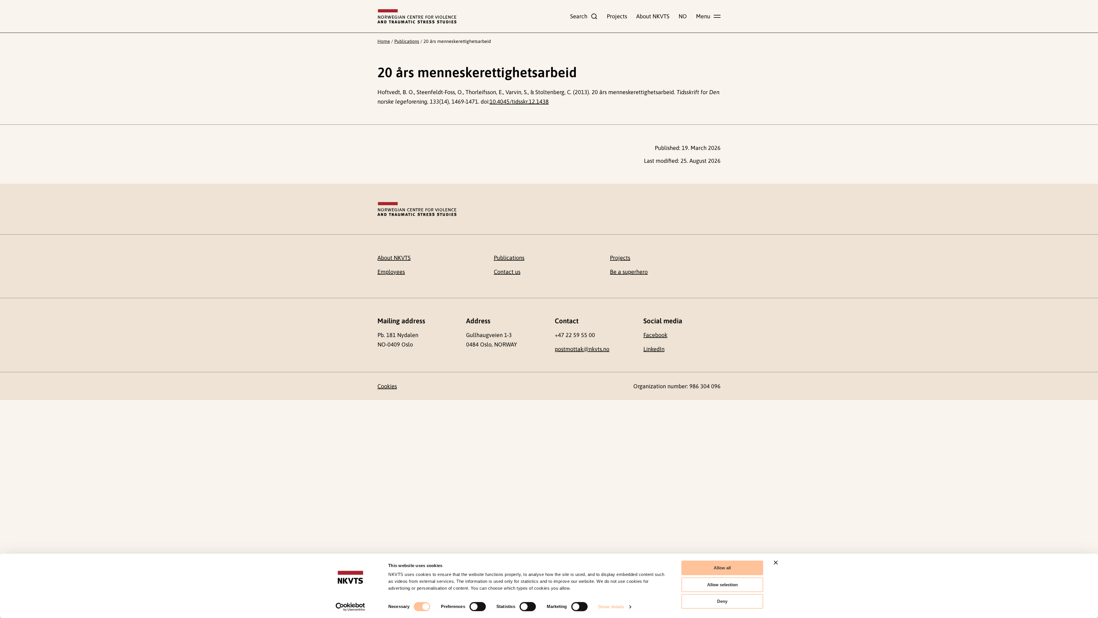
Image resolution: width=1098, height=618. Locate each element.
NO (683, 16)
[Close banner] (776, 562)
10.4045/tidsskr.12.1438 (519, 101)
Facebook (655, 335)
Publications (406, 41)
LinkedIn (654, 349)
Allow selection (722, 584)
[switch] (478, 606)
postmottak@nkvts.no (582, 349)
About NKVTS (652, 16)
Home (383, 41)
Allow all (722, 567)
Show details (611, 606)
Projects (617, 16)
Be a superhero (629, 271)
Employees (391, 271)
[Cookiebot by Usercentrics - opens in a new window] (350, 607)
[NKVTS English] (416, 16)
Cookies (387, 386)
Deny (722, 601)
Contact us (507, 271)
